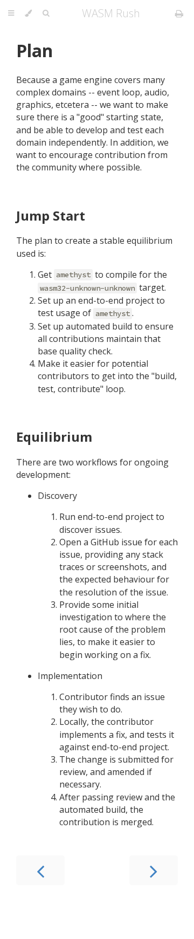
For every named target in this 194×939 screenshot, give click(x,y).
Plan (34, 50)
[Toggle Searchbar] (45, 13)
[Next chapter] (153, 870)
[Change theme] (28, 13)
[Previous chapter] (40, 870)
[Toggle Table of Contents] (11, 13)
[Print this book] (179, 13)
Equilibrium (54, 436)
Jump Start (50, 215)
